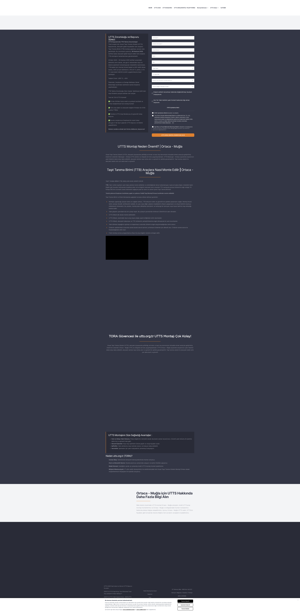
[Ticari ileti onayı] (153, 116)
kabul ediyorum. (166, 122)
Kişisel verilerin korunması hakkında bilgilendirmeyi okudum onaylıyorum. (173, 93)
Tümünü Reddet (185, 608)
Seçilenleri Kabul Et (185, 605)
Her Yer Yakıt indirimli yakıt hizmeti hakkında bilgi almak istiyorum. (172, 101)
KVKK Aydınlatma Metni (173, 107)
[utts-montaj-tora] (119, 492)
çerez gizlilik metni (141, 609)
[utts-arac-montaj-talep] (150, 362)
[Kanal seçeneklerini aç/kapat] (173, 123)
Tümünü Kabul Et (185, 601)
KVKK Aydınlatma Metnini (161, 113)
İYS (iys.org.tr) (174, 128)
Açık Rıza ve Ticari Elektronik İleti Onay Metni (166, 126)
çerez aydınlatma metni (129, 609)
